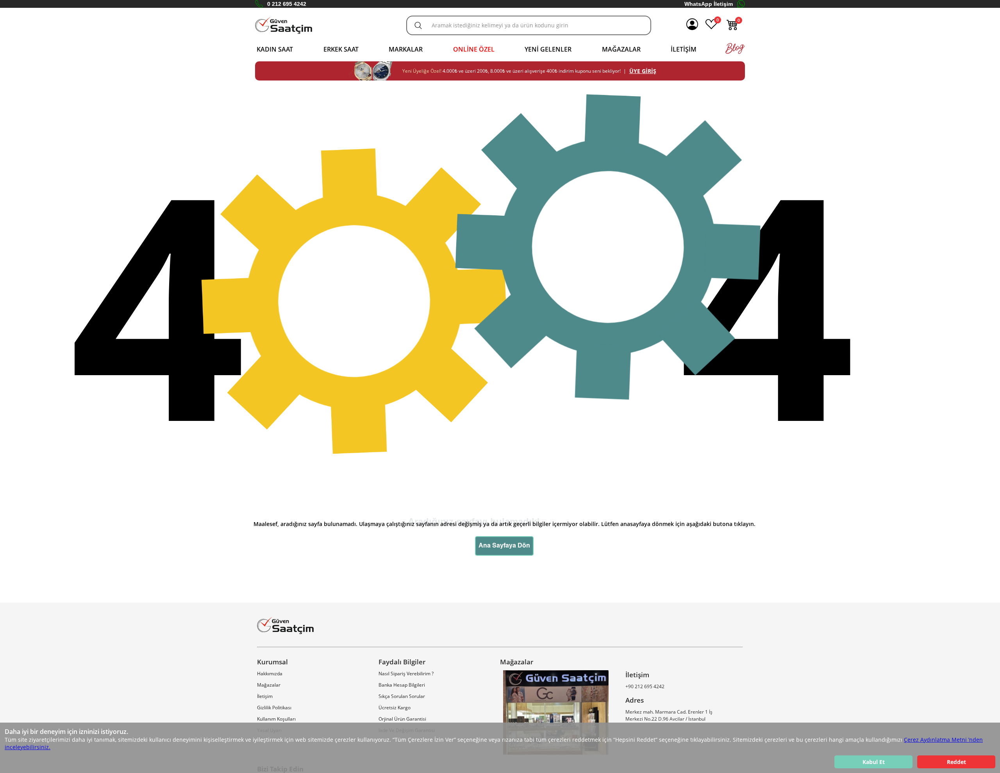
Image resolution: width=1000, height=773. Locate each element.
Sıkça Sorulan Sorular (402, 696)
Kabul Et (873, 762)
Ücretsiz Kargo (395, 707)
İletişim (683, 49)
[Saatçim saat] (283, 26)
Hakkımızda (269, 673)
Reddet (956, 762)
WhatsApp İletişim (708, 4)
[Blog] (735, 52)
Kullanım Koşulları (276, 719)
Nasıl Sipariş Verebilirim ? (406, 673)
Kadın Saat (275, 49)
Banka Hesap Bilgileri (402, 685)
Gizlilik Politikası (274, 707)
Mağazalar (621, 49)
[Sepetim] (732, 28)
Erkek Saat (341, 49)
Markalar (406, 49)
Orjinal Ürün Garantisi (402, 719)
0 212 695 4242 (286, 4)
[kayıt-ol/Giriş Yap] (692, 25)
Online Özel (474, 49)
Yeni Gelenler (548, 49)
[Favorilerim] (711, 28)
